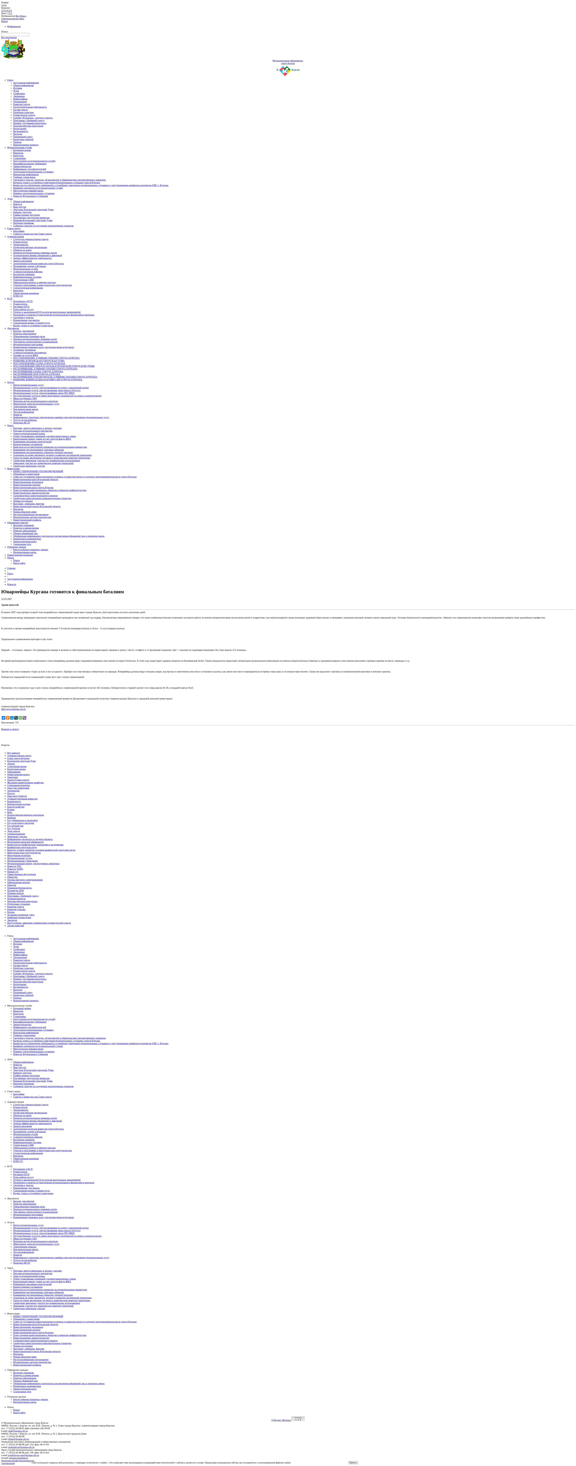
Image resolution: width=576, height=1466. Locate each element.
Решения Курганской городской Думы (32, 220)
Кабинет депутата (22, 212)
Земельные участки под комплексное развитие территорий (43, 463)
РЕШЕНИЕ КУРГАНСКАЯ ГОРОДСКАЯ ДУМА (39, 360)
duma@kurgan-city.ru (18, 1439)
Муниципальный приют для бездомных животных (33, 863)
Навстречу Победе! (17, 796)
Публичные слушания (18, 904)
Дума (10, 198)
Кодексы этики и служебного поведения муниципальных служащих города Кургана (56, 182)
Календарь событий (23, 139)
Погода (11, 793)
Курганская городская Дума (21, 761)
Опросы (17, 142)
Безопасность (14, 801)
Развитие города (21, 104)
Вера (9, 812)
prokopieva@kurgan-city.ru (21, 1447)
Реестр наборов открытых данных (30, 549)
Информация (14, 26)
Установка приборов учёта (20, 915)
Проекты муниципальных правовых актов (35, 252)
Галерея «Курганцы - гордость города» (33, 117)
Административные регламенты (29, 352)
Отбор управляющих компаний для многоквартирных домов (44, 436)
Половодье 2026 (15, 890)
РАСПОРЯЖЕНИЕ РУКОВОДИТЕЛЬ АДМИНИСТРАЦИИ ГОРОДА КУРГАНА (55, 377)
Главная (11, 568)
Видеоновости (20, 131)
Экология (12, 920)
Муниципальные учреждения (22, 861)
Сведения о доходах (23, 317)
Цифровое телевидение (19, 917)
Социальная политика (18, 785)
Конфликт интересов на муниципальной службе (38, 188)
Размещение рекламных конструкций (32, 441)
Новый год (12, 871)
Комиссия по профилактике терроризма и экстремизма (35, 844)
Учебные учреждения (24, 177)
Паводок (11, 885)
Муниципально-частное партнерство (32, 517)
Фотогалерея (19, 128)
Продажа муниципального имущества (32, 431)
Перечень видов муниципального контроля (35, 401)
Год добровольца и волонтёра (22, 820)
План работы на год (23, 309)
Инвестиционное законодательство (31, 493)
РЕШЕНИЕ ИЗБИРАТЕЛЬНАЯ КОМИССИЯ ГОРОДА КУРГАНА (47, 379)
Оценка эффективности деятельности (32, 258)
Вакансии (18, 153)
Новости (17, 204)
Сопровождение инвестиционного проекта (35, 495)
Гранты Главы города (18, 780)
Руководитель (20, 304)
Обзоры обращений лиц (25, 533)
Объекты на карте (22, 250)
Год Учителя (13, 828)
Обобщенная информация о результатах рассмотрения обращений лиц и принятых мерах (59, 536)
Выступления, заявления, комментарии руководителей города (39, 923)
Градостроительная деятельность (30, 107)
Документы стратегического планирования (35, 341)
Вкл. (18, 16)
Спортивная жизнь (17, 766)
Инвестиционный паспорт (26, 485)
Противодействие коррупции (28, 126)
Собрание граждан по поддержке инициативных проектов (43, 225)
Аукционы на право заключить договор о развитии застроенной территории (52, 455)
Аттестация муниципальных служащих (33, 171)
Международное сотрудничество (24, 852)
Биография (18, 231)
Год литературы (15, 825)
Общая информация (23, 85)
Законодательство (22, 166)
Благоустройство (15, 807)
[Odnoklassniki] (7, 718)
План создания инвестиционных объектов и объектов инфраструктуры (49, 490)
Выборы (11, 817)
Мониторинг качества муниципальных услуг (36, 404)
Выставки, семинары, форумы (28, 503)
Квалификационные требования (29, 163)
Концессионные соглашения (27, 444)
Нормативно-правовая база (27, 538)
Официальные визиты (18, 882)
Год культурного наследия (20, 823)
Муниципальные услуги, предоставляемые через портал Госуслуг (47, 390)
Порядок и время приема (26, 528)
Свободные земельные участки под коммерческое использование (46, 460)
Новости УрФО (15, 869)
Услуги (10, 382)
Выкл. (23, 16)
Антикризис (13, 790)
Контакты (18, 290)
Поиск (10, 557)
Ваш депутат (19, 207)
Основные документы (24, 350)
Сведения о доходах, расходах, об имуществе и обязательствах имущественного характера (59, 180)
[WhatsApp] (20, 718)
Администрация (15, 236)
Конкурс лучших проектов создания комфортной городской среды (41, 850)
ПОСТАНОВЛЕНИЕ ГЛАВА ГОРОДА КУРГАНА (39, 363)
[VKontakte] (3, 718)
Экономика (19, 96)
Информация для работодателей (29, 169)
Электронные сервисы (24, 406)
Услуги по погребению (25, 420)
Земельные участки (17, 836)
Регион (11, 912)
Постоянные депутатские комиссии (31, 217)
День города (13, 831)
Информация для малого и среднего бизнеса (30, 839)
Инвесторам (13, 468)
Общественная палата (18, 774)
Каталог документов (23, 331)
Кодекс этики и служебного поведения (33, 325)
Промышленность (16, 898)
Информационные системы (27, 277)
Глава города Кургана (18, 758)
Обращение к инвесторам (26, 474)
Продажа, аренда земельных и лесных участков (37, 428)
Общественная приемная (26, 293)
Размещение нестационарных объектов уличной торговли (43, 452)
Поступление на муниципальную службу (34, 161)
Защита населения (22, 261)
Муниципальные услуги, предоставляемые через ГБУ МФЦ (44, 393)
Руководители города (24, 115)
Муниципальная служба (19, 147)
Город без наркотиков (18, 788)
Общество (12, 877)
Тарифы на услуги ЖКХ (25, 355)
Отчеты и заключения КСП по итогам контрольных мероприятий (47, 312)
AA (3, 10)
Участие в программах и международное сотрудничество (42, 285)
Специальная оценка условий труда (31, 323)
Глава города (13, 228)
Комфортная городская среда (22, 847)
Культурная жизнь (16, 769)
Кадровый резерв (22, 150)
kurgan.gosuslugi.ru (18, 1458)
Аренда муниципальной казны (29, 433)
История (17, 88)
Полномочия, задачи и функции (29, 266)
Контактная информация (26, 174)
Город (10, 80)
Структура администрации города (30, 239)
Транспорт (12, 777)
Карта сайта (19, 563)
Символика (19, 93)
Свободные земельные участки (29, 466)
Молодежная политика (19, 855)
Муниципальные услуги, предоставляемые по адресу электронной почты (51, 387)
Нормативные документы (26, 320)
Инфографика (20, 99)
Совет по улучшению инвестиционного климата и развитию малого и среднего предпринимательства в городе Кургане (75, 476)
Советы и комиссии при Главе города (32, 234)
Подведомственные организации (30, 247)
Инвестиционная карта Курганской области (35, 479)
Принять (353, 1463)
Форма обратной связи (24, 512)
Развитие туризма (16, 909)
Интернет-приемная (23, 223)
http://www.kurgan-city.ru (13, 709)
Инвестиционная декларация (28, 482)
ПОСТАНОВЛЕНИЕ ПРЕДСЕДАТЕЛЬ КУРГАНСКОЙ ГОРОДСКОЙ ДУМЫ (53, 366)
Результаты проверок (24, 274)
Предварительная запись (25, 409)
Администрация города (19, 755)
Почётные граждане (23, 112)
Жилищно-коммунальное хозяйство (25, 782)
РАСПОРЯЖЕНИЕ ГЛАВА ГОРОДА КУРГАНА (38, 371)
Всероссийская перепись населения (25, 815)
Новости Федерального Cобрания (30, 196)
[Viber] (24, 718)
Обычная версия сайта (12, 18)
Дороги (11, 763)
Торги (10, 425)
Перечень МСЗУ (21, 422)
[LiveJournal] (16, 718)
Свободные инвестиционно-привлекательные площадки (42, 498)
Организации (20, 101)
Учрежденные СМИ (23, 279)
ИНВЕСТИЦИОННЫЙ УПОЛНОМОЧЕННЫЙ (38, 471)
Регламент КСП (21, 306)
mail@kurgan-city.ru (18, 1431)
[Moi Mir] (12, 718)
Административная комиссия (22, 798)
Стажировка (19, 158)
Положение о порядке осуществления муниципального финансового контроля (53, 315)
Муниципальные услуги (19, 858)
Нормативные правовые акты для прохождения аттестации (43, 347)
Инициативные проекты (25, 144)
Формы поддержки (23, 501)
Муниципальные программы (28, 344)
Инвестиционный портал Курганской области (37, 506)
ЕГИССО (18, 296)
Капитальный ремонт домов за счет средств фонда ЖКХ (42, 439)
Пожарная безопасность (19, 888)
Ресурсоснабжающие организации (30, 514)
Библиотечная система (18, 804)
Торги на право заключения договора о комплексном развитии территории (51, 458)
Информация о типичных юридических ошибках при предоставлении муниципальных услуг (61, 417)
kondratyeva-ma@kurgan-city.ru (23, 1455)
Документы (13, 328)
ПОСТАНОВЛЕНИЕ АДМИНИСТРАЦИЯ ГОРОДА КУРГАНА (46, 358)
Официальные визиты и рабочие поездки (34, 282)
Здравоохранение (16, 834)
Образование (14, 771)
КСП (9, 298)
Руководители (20, 242)
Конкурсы (18, 155)
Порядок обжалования (24, 333)
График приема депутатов (26, 215)
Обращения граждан (17, 522)
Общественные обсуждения (21, 874)
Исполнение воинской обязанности (25, 842)
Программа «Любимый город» (29, 120)
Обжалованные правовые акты (29, 336)
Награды (17, 134)
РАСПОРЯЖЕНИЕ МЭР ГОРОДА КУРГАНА (36, 374)
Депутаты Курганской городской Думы (33, 209)
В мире (11, 809)
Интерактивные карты (24, 552)
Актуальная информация (26, 82)
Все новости (13, 753)
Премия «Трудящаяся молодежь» (30, 123)
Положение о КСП (23, 301)
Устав (16, 91)
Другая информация (23, 412)
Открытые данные (16, 547)
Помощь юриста (15, 893)
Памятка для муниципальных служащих (34, 193)
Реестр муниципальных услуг (28, 385)
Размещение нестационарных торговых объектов (38, 449)
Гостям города (20, 109)
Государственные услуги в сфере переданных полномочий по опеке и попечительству (57, 395)
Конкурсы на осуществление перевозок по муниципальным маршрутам (50, 447)
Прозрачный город (22, 136)
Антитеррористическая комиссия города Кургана (38, 263)
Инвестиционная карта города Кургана (33, 487)
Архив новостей (15, 925)
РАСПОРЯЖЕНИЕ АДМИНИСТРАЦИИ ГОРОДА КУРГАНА (45, 368)
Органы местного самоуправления (25, 879)
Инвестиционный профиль (27, 520)
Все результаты (9, 37)
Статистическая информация (28, 288)
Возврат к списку (10, 729)
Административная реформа (27, 271)
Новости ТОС (14, 866)
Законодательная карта (24, 541)
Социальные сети (22, 544)
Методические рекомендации (28, 190)
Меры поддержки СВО (25, 398)
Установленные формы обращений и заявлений (37, 255)
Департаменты (20, 244)
